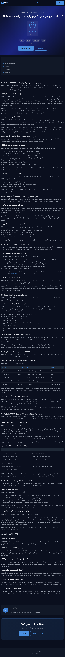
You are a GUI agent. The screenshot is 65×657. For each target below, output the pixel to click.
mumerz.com (15, 273)
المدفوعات (7, 69)
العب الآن (60, 2)
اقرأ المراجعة (40, 48)
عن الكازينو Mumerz (10, 63)
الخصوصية (31, 653)
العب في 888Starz (26, 48)
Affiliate (37, 653)
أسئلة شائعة (8, 72)
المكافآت (7, 66)
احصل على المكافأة (38, 633)
